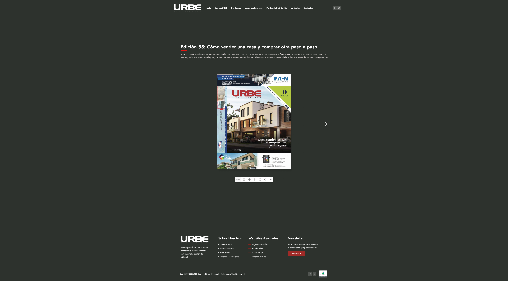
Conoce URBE (221, 8)
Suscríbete (296, 253)
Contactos (308, 8)
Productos (236, 8)
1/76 (238, 179)
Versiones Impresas (253, 8)
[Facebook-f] (335, 8)
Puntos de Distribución (276, 8)
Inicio (208, 8)
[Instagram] (339, 8)
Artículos (295, 8)
